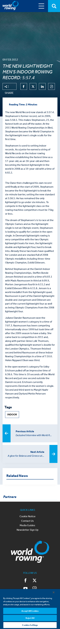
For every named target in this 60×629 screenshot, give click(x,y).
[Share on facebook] (23, 86)
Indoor (12, 414)
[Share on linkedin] (42, 86)
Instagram (34, 588)
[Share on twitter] (33, 86)
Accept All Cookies (30, 611)
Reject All (30, 618)
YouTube (25, 588)
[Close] (54, 592)
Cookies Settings (30, 625)
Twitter (34, 580)
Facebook (25, 580)
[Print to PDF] (51, 86)
